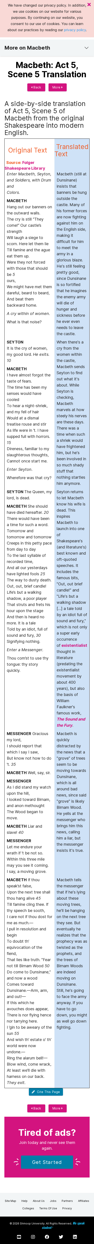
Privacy (67, 1208)
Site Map (10, 1201)
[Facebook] (47, 1237)
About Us (39, 1201)
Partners (67, 1201)
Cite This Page (47, 1092)
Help (24, 1201)
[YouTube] (19, 1237)
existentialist (74, 645)
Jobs (53, 1201)
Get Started (47, 1162)
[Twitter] (61, 1237)
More (57, 87)
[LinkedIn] (75, 1237)
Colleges (28, 1208)
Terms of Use (48, 1208)
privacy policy (75, 30)
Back (37, 87)
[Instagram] (33, 1237)
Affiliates (83, 1201)
